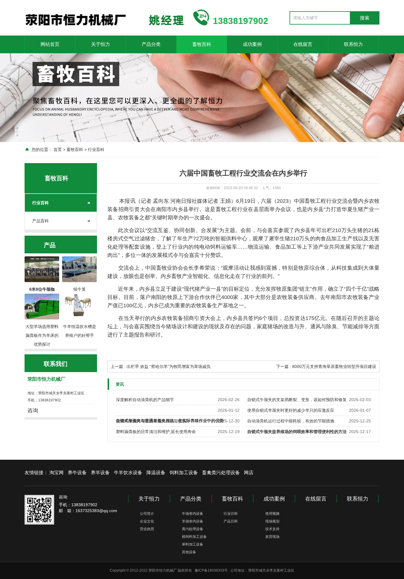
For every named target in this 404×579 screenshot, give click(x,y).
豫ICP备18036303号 (211, 570)
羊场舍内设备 (192, 521)
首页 (58, 149)
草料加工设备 (192, 544)
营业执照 (147, 529)
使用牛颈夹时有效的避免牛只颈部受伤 (151, 421)
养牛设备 (77, 472)
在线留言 (302, 44)
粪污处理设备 (192, 529)
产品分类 (151, 44)
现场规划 (272, 521)
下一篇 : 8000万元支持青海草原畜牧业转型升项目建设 (326, 366)
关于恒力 (100, 44)
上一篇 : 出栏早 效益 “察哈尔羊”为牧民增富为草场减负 (161, 366)
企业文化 (147, 521)
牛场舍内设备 (192, 514)
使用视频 (272, 514)
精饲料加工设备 (194, 537)
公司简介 (147, 514)
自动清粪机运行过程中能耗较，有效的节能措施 (290, 421)
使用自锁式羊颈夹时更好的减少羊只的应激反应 (290, 410)
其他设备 (189, 552)
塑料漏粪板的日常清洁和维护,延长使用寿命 (156, 431)
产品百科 (40, 220)
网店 (248, 472)
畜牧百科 (201, 44)
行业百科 (96, 149)
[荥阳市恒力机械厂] (104, 17)
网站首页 (50, 44)
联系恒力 (353, 44)
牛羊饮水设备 (128, 472)
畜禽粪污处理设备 (221, 472)
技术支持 (272, 529)
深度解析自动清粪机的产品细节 (145, 399)
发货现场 (272, 537)
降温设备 (155, 472)
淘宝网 (56, 472)
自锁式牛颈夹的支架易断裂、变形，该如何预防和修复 (297, 399)
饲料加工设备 (183, 472)
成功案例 (252, 44)
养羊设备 (100, 472)
